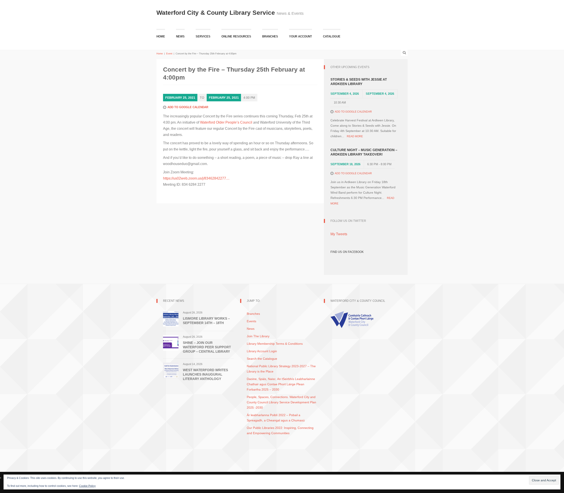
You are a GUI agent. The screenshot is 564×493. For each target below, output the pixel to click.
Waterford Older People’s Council (226, 122)
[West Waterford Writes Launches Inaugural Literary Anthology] (170, 370)
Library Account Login (262, 351)
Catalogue (331, 36)
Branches (270, 36)
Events (251, 321)
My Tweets (338, 234)
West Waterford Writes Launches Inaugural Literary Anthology (205, 374)
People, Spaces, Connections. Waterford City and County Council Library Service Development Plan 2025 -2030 (281, 402)
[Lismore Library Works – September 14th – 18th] (170, 318)
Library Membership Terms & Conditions (275, 343)
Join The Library (258, 336)
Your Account (300, 36)
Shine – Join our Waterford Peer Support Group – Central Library (207, 347)
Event (169, 53)
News (180, 36)
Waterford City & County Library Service (216, 12)
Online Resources (236, 36)
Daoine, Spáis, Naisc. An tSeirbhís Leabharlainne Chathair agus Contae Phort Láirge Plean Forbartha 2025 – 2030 (281, 384)
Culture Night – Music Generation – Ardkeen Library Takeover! (363, 152)
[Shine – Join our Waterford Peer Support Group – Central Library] (170, 343)
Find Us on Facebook (347, 252)
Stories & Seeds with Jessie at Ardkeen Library (358, 82)
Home (160, 36)
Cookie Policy (87, 485)
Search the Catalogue (262, 358)
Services (203, 36)
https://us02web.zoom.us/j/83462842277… (196, 178)
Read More (355, 136)
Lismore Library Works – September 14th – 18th (206, 321)
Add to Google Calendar (187, 107)
